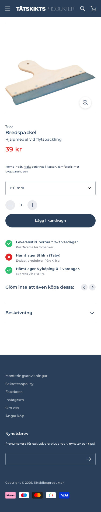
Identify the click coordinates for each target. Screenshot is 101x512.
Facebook (14, 392)
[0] (93, 8)
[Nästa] (92, 287)
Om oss (12, 408)
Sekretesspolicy (19, 384)
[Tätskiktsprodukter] (45, 9)
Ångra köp (14, 416)
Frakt (27, 166)
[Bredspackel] (50, 68)
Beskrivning (18, 312)
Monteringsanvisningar (26, 376)
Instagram (14, 400)
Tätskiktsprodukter (49, 483)
